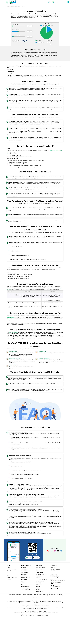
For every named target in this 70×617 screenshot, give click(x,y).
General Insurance (24, 567)
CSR (7, 575)
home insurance (10, 317)
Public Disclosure (18, 594)
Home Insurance (24, 574)
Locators (37, 586)
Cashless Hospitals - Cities (25, 589)
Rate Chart (38, 588)
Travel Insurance (24, 572)
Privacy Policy (53, 594)
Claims (37, 570)
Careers (8, 572)
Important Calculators (25, 586)
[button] (49, 2)
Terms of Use (59, 594)
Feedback (36, 594)
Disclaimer (48, 594)
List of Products (38, 589)
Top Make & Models (24, 588)
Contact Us (52, 567)
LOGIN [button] (61, 2)
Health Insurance (24, 570)
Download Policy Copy (40, 581)
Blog (22, 584)
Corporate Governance (42, 594)
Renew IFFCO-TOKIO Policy (40, 567)
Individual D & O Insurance (25, 577)
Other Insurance (24, 579)
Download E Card (39, 584)
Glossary (23, 594)
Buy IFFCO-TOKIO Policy (40, 569)
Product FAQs (23, 581)
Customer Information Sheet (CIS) (41, 579)
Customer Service (39, 572)
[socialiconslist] (51, 588)
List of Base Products (39, 591)
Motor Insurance (24, 569)
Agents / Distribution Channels (12, 577)
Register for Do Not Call (29, 594)
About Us (8, 567)
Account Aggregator (35, 597)
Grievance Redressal (11, 594)
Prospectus (38, 577)
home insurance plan (13, 332)
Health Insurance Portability (40, 574)
